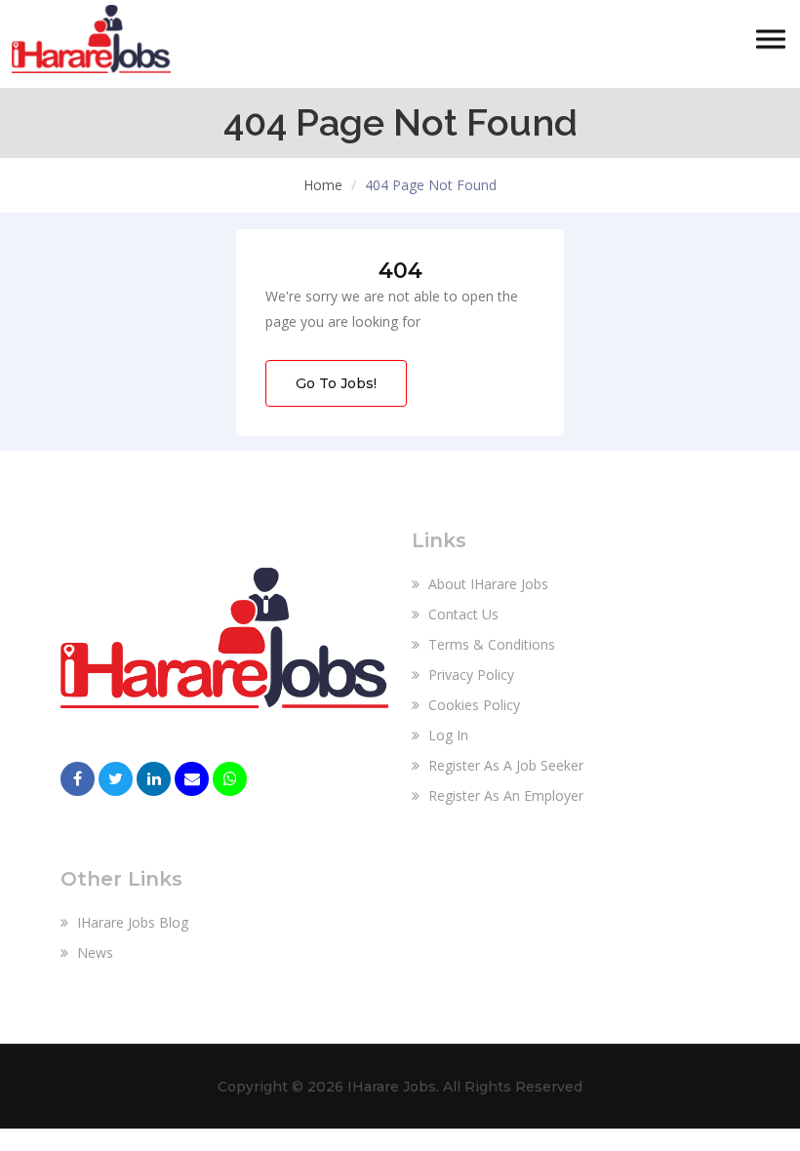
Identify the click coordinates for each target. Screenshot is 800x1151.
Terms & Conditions (489, 644)
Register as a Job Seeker (503, 765)
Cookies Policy (472, 704)
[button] (770, 39)
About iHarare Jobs (486, 584)
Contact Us (461, 614)
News (93, 952)
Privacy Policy (469, 674)
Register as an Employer (503, 795)
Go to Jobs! (336, 383)
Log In (446, 735)
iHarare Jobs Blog (130, 922)
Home (322, 185)
